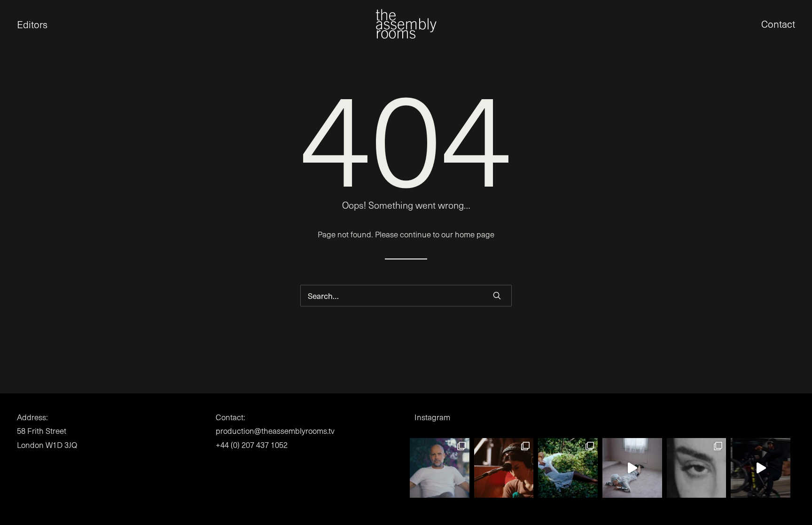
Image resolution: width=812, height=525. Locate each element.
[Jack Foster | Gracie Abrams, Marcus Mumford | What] (504, 468)
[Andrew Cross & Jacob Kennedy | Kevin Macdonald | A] (439, 468)
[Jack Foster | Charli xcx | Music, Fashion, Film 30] (696, 468)
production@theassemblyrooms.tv (275, 430)
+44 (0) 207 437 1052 (252, 444)
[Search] (406, 295)
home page (474, 234)
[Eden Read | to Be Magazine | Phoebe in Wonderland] (632, 468)
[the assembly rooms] (406, 23)
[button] (17, 23)
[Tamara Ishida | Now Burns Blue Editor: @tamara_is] (760, 468)
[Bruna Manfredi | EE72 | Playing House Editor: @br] (568, 468)
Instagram (432, 417)
